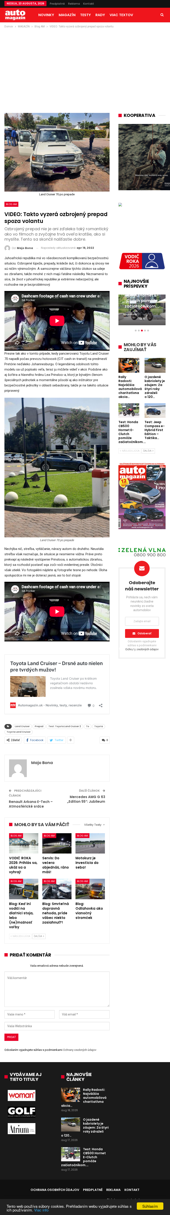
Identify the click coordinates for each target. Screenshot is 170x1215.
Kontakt (88, 4)
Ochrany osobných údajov (79, 1049)
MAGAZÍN (67, 14)
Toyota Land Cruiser (19, 732)
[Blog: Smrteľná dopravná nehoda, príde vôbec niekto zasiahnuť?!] (56, 889)
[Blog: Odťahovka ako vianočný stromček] (90, 889)
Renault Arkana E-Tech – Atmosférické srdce (31, 804)
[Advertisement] (85, 62)
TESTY (85, 14)
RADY (100, 14)
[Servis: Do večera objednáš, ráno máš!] (56, 843)
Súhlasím (150, 1206)
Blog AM (11, 204)
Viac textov (121, 14)
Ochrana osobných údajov (55, 1190)
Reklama (74, 4)
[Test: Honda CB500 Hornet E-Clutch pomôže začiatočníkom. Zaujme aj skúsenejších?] (70, 1154)
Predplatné (57, 4)
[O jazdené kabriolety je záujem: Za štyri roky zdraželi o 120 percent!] (70, 1125)
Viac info (41, 1210)
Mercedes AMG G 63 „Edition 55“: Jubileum (86, 799)
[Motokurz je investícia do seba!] (90, 843)
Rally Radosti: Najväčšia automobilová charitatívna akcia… (83, 1098)
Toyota (98, 726)
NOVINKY (46, 14)
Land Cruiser (22, 726)
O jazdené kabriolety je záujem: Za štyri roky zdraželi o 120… (85, 1127)
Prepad (39, 726)
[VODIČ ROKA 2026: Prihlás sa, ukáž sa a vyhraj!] (23, 843)
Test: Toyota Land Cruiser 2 (64, 726)
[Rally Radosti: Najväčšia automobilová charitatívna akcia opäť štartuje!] (70, 1095)
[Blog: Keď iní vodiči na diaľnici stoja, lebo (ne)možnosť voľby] (23, 889)
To (87, 726)
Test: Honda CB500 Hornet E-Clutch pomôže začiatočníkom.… (83, 1157)
